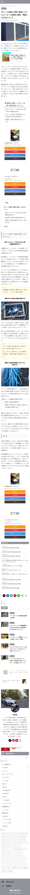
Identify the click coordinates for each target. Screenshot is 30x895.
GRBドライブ (5, 836)
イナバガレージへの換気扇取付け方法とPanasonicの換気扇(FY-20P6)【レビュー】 (18, 627)
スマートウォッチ (22, 858)
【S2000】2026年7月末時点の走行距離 (11, 552)
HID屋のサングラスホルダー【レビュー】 (11, 570)
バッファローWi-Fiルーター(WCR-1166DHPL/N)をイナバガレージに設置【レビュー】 (18, 660)
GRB (26, 833)
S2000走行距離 (16, 849)
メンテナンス (23, 864)
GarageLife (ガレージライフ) (11, 143)
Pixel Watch (21, 842)
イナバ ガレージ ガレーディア (11, 176)
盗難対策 (26, 868)
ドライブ (16, 861)
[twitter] (4, 595)
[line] (18, 595)
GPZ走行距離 (20, 833)
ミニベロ (16, 864)
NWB (8, 842)
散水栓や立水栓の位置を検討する (15, 217)
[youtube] (16, 740)
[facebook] (7, 595)
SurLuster (24, 849)
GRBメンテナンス (14, 836)
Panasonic (14, 842)
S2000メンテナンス (6, 849)
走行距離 (4, 871)
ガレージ (4, 601)
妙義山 (8, 868)
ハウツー (22, 861)
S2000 (9, 846)
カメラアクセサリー (6, 855)
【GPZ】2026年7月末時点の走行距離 (10, 547)
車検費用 (10, 871)
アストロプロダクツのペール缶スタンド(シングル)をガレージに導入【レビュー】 (18, 649)
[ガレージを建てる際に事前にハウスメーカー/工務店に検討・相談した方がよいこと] (11, 595)
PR (26, 842)
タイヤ (3, 861)
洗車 (21, 868)
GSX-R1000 (4, 839)
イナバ (14, 852)
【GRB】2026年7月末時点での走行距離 (11, 556)
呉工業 (3, 868)
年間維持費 (15, 868)
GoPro (3, 833)
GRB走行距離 (23, 836)
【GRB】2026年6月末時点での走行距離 (11, 579)
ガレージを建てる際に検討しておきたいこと (15, 208)
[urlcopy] (25, 595)
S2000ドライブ (17, 846)
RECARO (4, 846)
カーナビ (15, 855)
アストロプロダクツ (6, 852)
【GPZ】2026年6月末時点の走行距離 (10, 588)
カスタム (20, 852)
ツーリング (9, 861)
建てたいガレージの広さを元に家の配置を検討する (15, 214)
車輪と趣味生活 (15, 890)
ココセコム (4, 858)
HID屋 (3, 842)
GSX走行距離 (22, 839)
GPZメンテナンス (11, 833)
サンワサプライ (12, 858)
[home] (20, 740)
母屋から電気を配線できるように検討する (15, 221)
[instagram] (13, 740)
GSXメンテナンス (13, 839)
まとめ (6, 226)
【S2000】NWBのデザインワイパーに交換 (12, 565)
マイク (10, 864)
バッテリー (4, 864)
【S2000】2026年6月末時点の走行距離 (11, 583)
